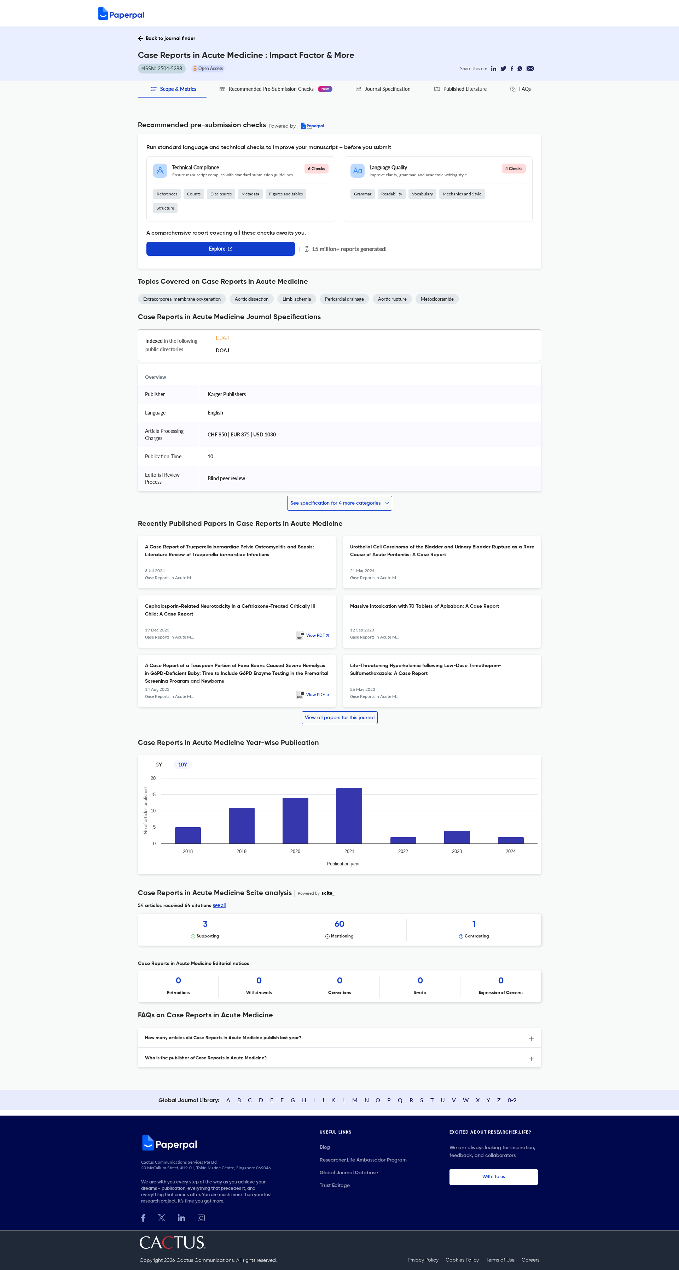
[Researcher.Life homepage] (209, 1142)
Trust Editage (335, 1185)
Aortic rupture (392, 299)
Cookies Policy (462, 1260)
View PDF (315, 636)
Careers (530, 1260)
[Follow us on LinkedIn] (181, 1217)
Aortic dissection (251, 299)
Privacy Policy (423, 1260)
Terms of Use (500, 1260)
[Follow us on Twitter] (161, 1217)
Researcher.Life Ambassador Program (363, 1160)
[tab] (339, 1038)
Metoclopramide (437, 299)
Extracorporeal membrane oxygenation (182, 299)
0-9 (512, 1099)
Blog (325, 1147)
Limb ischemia (297, 299)
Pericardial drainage (344, 299)
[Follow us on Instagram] (201, 1217)
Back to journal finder (170, 38)
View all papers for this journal (340, 717)
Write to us (493, 1177)
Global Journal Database (349, 1172)
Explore (217, 249)
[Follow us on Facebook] (143, 1217)
